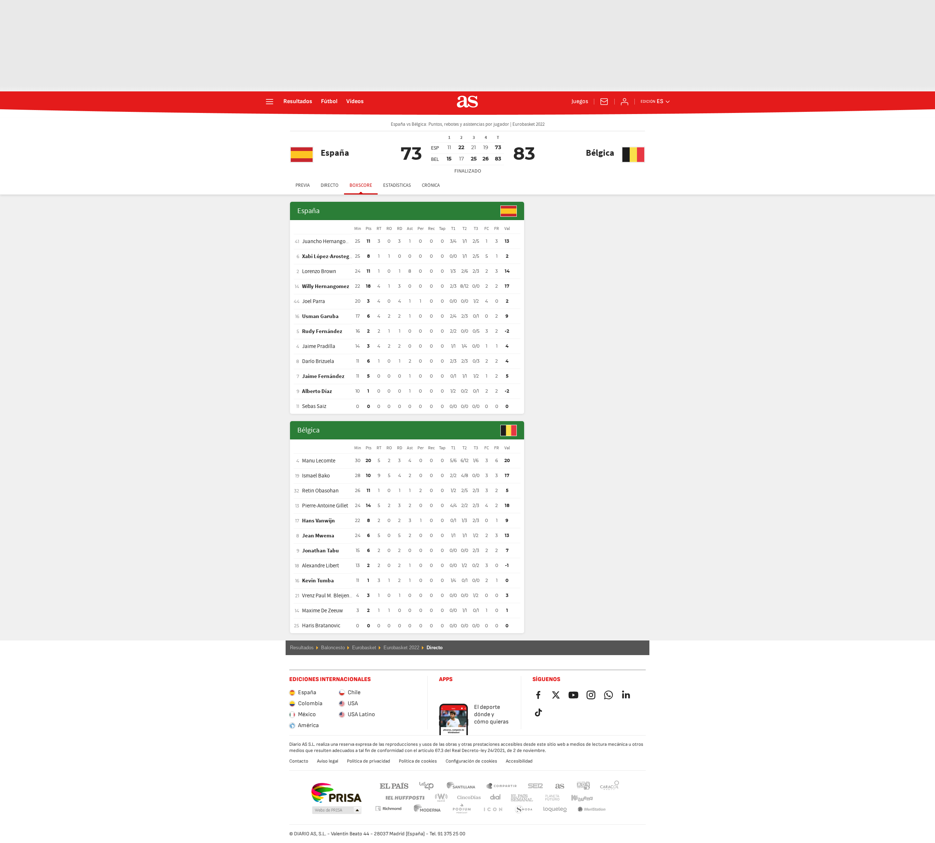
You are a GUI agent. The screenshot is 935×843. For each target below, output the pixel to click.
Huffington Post (404, 797)
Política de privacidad (368, 761)
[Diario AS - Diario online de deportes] (467, 101)
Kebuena (577, 797)
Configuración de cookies (471, 761)
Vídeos (355, 102)
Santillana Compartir (501, 785)
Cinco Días (466, 797)
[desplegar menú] (269, 102)
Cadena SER (535, 785)
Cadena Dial (494, 797)
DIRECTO (330, 185)
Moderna (388, 808)
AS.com (560, 785)
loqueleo (523, 809)
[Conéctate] (624, 101)
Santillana (460, 785)
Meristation (555, 809)
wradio (443, 797)
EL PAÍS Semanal (520, 797)
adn (583, 785)
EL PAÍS (394, 785)
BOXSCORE (361, 185)
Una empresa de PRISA (336, 793)
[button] (337, 810)
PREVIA (302, 185)
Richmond (607, 797)
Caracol (609, 785)
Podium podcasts (427, 809)
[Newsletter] (604, 101)
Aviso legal (327, 761)
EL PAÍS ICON (461, 809)
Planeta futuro (546, 797)
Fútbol (329, 102)
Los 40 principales (426, 785)
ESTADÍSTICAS (397, 185)
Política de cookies (418, 761)
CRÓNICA (431, 185)
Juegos (580, 102)
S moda (492, 809)
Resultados (297, 102)
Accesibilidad (519, 761)
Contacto (298, 761)
